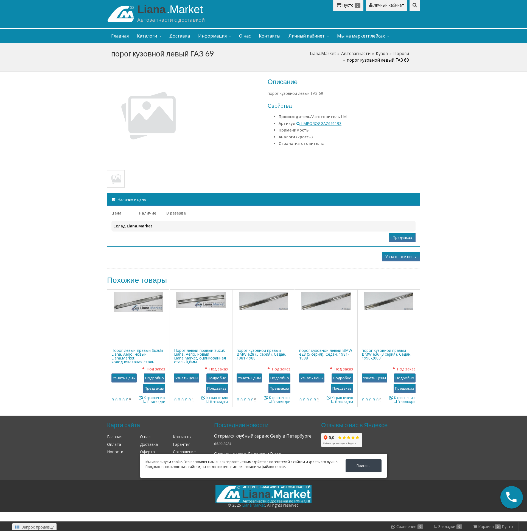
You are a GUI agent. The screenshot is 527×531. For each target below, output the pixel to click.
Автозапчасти (356, 53)
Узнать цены (124, 377)
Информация (212, 36)
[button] (511, 497)
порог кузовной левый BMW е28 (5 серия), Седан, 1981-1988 (325, 354)
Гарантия (181, 444)
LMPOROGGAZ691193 (320, 123)
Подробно (154, 377)
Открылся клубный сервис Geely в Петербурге (263, 436)
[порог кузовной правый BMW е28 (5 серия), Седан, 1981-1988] (263, 300)
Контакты (269, 36)
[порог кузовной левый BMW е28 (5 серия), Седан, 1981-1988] (326, 300)
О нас (245, 36)
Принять (364, 465)
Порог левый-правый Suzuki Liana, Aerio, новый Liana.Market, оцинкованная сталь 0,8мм (200, 356)
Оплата (114, 444)
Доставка (179, 36)
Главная (120, 36)
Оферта (147, 451)
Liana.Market (323, 53)
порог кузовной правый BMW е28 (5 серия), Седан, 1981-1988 (261, 354)
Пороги (401, 53)
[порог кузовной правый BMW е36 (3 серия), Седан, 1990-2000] (388, 300)
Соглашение (184, 451)
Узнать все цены (400, 256)
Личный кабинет (388, 5)
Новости (115, 451)
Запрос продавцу (37, 527)
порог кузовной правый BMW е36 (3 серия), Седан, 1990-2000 (386, 354)
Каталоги (147, 36)
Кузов (382, 53)
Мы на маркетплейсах (361, 36)
